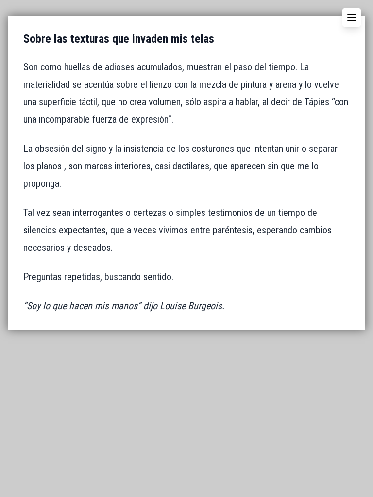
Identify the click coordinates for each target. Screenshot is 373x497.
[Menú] (351, 17)
